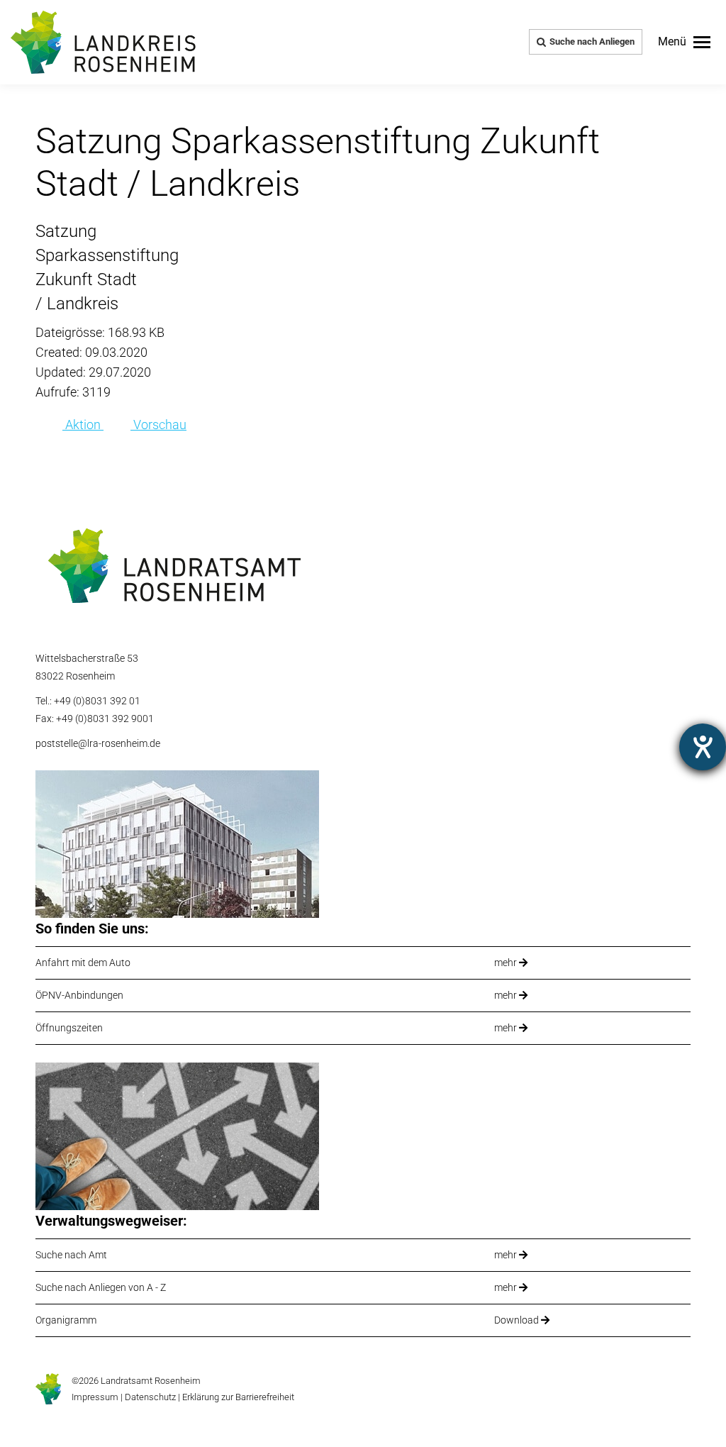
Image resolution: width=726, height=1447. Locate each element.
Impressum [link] (95, 1397)
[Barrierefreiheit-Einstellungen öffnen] (702, 747)
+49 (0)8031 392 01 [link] (97, 700)
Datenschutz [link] (150, 1397)
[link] (684, 41)
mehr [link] (506, 962)
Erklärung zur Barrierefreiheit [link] (237, 1397)
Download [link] (517, 1320)
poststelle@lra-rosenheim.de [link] (97, 743)
